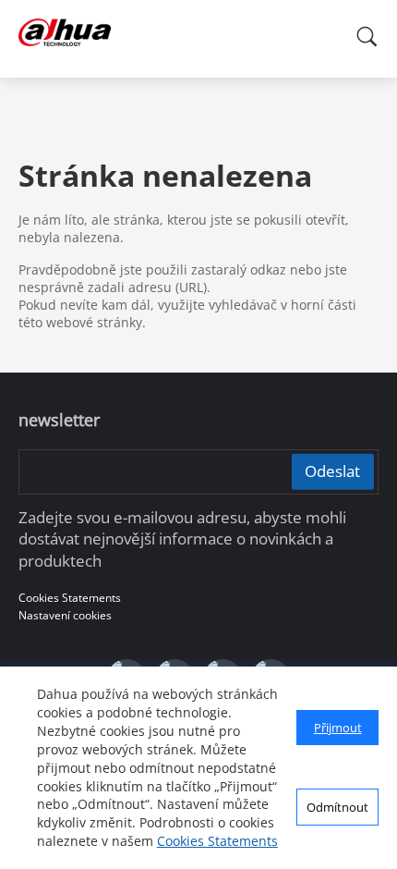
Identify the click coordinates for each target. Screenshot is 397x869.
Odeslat (332, 471)
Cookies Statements (217, 841)
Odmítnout (337, 807)
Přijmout (338, 727)
